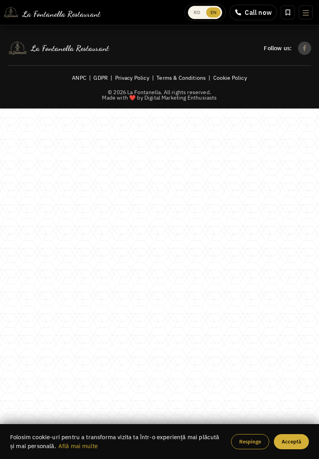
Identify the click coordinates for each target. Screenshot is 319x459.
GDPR (100, 77)
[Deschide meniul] (306, 12)
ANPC (79, 77)
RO (197, 12)
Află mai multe (78, 446)
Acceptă (291, 441)
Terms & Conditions (181, 77)
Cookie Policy (230, 77)
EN (213, 12)
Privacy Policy (132, 77)
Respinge (250, 441)
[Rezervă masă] (288, 12)
